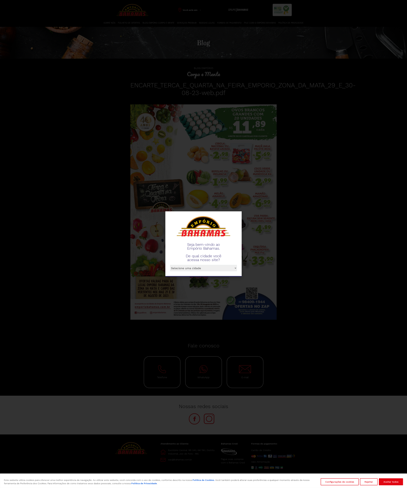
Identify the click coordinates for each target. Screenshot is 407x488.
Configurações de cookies (339, 482)
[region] (203, 481)
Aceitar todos (390, 482)
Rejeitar (369, 482)
